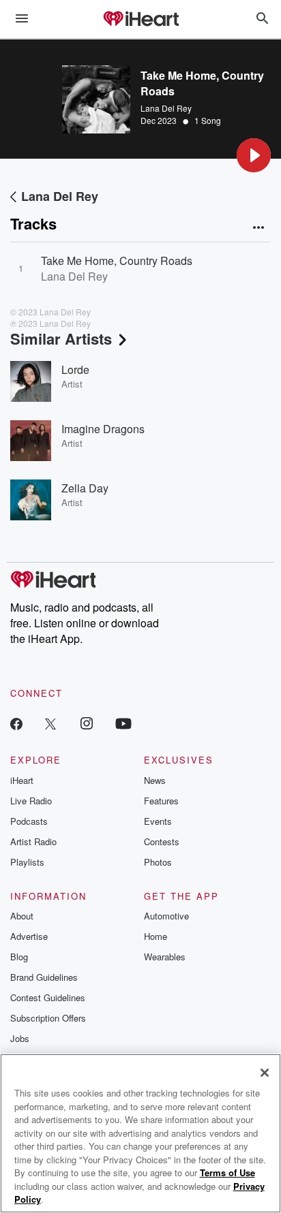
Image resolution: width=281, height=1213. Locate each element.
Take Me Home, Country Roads (116, 260)
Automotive (166, 915)
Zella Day (84, 488)
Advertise (29, 936)
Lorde (75, 369)
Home (155, 936)
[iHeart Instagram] (86, 723)
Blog (19, 956)
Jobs (19, 1038)
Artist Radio (33, 841)
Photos (158, 861)
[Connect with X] (50, 723)
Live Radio (31, 800)
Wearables (165, 956)
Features (161, 800)
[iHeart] (140, 19)
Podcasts (29, 821)
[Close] (265, 1073)
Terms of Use (227, 1172)
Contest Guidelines (47, 997)
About (21, 915)
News (155, 780)
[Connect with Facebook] (16, 723)
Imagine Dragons (103, 429)
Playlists (27, 861)
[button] (254, 155)
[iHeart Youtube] (123, 723)
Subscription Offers (48, 1017)
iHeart (21, 780)
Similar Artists (61, 338)
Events (158, 821)
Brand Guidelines (44, 977)
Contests (161, 841)
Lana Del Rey (166, 108)
